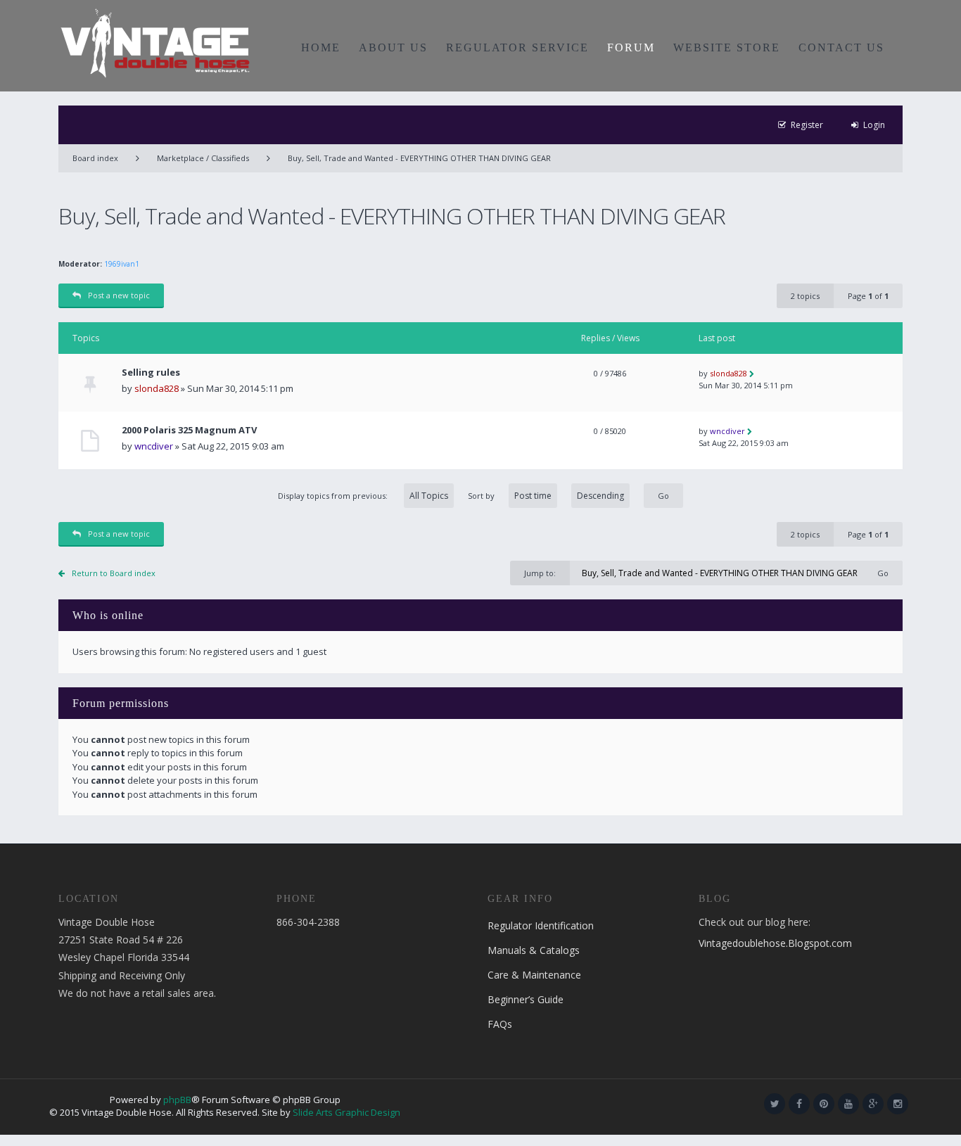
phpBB (177, 1099)
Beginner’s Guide (526, 999)
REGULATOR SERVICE (517, 47)
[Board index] (155, 42)
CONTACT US (841, 47)
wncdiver (153, 446)
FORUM (631, 47)
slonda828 (156, 388)
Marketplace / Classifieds (203, 158)
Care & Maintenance (534, 974)
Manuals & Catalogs (534, 950)
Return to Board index (113, 573)
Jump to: (540, 573)
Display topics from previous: (334, 495)
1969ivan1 (121, 264)
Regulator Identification (541, 925)
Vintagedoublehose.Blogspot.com (775, 943)
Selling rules (151, 372)
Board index (95, 158)
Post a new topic (119, 295)
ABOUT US (393, 47)
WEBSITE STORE (726, 47)
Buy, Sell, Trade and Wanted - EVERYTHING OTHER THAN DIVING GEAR (419, 158)
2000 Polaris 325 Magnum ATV (189, 430)
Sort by (481, 495)
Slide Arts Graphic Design (346, 1112)
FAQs (500, 1024)
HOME (321, 47)
